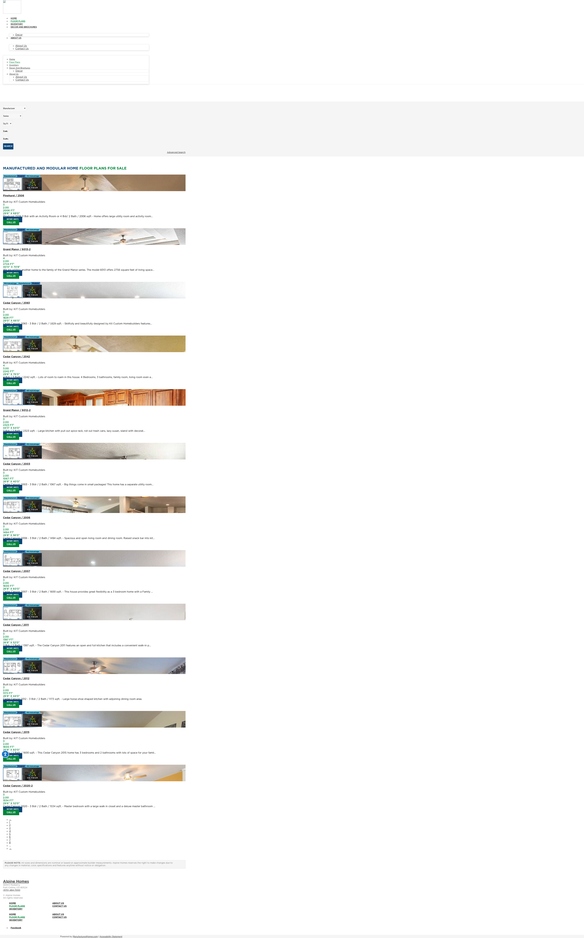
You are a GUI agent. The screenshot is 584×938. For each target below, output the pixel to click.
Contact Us (22, 48)
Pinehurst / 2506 (13, 195)
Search (8, 146)
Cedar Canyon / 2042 (16, 356)
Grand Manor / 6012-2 (17, 410)
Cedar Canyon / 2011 (16, 625)
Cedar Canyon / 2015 (16, 732)
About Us (16, 38)
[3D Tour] (32, 189)
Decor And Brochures (24, 27)
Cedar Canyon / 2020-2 (18, 786)
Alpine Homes (16, 881)
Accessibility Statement (111, 937)
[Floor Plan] (13, 189)
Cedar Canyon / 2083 (16, 303)
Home (14, 18)
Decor (19, 35)
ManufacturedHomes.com (85, 937)
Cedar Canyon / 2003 (16, 464)
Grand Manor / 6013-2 (17, 249)
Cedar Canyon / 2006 (16, 517)
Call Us (11, 222)
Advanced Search (176, 152)
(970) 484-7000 (11, 890)
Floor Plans (18, 21)
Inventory (17, 24)
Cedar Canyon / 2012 (16, 678)
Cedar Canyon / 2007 (16, 571)
